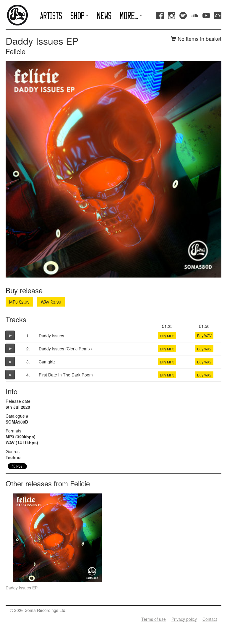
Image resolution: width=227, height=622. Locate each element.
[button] (79, 15)
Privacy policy (184, 619)
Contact (209, 619)
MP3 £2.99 (19, 302)
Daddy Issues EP (22, 588)
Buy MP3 (167, 335)
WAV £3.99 (51, 302)
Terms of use (153, 619)
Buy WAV (204, 335)
